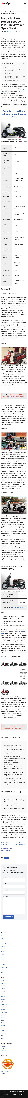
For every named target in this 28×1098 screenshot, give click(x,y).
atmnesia (3, 1050)
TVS (2, 972)
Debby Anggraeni (8, 31)
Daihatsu (3, 986)
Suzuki (3, 954)
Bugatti (3, 1028)
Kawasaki (3, 949)
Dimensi (8, 73)
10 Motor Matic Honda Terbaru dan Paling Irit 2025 (19, 844)
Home (2, 11)
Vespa (2, 959)
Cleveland (3, 941)
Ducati (2, 935)
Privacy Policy (5, 1094)
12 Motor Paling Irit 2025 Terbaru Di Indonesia (5, 844)
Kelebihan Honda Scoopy (12, 79)
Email (4, 883)
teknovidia (3, 1046)
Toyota (3, 1022)
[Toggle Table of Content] (23, 63)
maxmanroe (4, 1048)
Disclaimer (13, 1094)
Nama (5, 877)
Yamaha (3, 956)
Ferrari (3, 991)
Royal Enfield (4, 967)
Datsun (3, 988)
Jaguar (3, 999)
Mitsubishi (3, 1015)
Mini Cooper (4, 1012)
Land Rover (4, 1007)
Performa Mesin (10, 70)
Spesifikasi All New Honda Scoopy (13, 69)
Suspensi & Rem (10, 74)
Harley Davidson (5, 943)
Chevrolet (3, 983)
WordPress (21, 1091)
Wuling (3, 1025)
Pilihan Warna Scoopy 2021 (12, 77)
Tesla (2, 1020)
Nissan (3, 1017)
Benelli (3, 964)
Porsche (3, 1033)
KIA (2, 1001)
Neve (5, 1091)
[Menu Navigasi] (25, 3)
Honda (7, 11)
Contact (21, 1094)
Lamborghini (4, 1004)
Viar (2, 962)
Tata (2, 1035)
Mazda (3, 1009)
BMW (2, 938)
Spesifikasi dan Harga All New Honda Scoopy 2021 (12, 66)
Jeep (2, 1030)
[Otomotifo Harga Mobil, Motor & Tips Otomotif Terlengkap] (5, 3)
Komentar (5, 896)
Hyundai (3, 996)
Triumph (3, 970)
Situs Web (5, 890)
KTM (2, 951)
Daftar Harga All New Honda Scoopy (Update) (16, 76)
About (2, 1096)
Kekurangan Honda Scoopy (12, 80)
